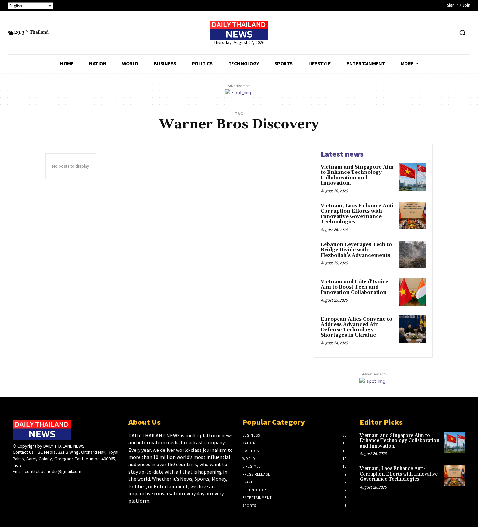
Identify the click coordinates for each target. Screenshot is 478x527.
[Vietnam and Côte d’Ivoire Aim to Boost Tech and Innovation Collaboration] (412, 292)
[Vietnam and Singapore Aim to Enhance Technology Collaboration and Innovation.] (412, 177)
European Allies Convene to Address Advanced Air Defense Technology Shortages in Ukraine (356, 327)
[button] (462, 32)
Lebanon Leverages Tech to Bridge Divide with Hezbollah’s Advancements (356, 250)
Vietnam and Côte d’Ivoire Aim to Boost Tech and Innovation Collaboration (354, 287)
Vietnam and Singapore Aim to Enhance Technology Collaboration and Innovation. (357, 175)
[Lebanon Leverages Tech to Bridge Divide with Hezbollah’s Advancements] (412, 255)
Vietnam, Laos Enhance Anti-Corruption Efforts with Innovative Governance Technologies (358, 214)
